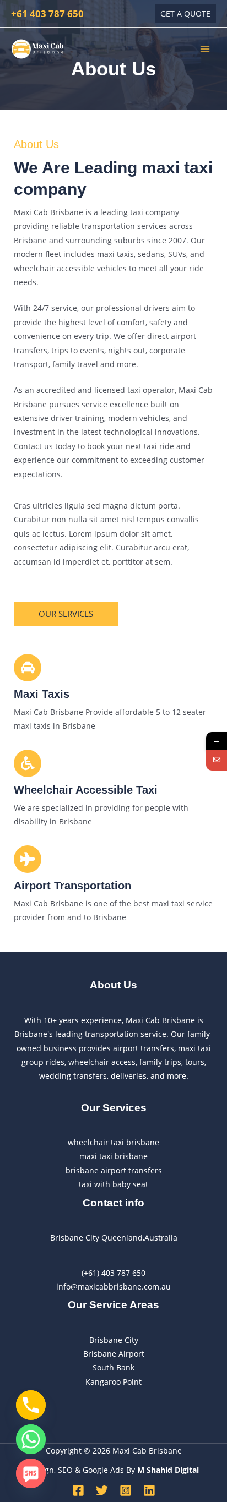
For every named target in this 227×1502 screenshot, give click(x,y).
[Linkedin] (149, 1490)
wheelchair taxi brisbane (113, 1142)
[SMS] (31, 1473)
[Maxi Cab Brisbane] (38, 49)
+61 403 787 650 (47, 13)
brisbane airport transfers (114, 1170)
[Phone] (31, 1405)
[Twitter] (102, 1490)
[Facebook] (78, 1490)
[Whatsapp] (31, 1439)
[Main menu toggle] (205, 48)
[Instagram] (126, 1490)
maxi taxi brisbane (113, 1156)
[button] (185, 13)
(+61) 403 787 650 (113, 1273)
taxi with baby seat (113, 1184)
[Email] (216, 760)
